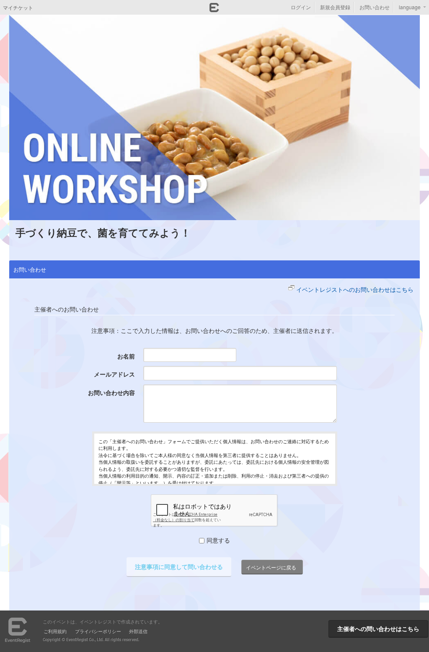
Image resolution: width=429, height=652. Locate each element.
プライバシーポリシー (98, 631)
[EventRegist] (214, 9)
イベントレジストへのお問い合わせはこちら (354, 289)
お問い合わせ (374, 6)
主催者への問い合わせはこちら (378, 628)
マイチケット (18, 7)
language (410, 6)
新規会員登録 (335, 6)
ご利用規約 (55, 631)
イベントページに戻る (271, 567)
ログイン (301, 6)
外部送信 (138, 631)
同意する (218, 540)
